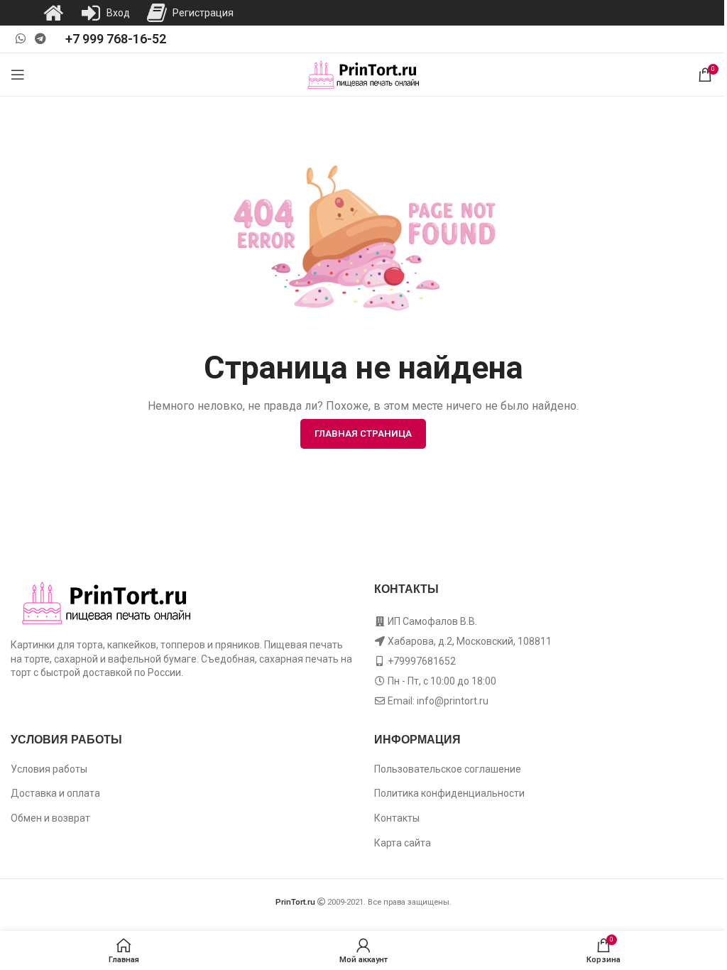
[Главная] (53, 13)
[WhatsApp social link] (20, 39)
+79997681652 (422, 661)
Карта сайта (402, 843)
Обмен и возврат (50, 818)
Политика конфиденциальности (449, 793)
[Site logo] (363, 74)
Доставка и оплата (55, 793)
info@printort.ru (452, 701)
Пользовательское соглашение (447, 769)
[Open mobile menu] (18, 74)
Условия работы (49, 769)
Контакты (397, 818)
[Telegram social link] (40, 39)
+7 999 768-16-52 (115, 38)
